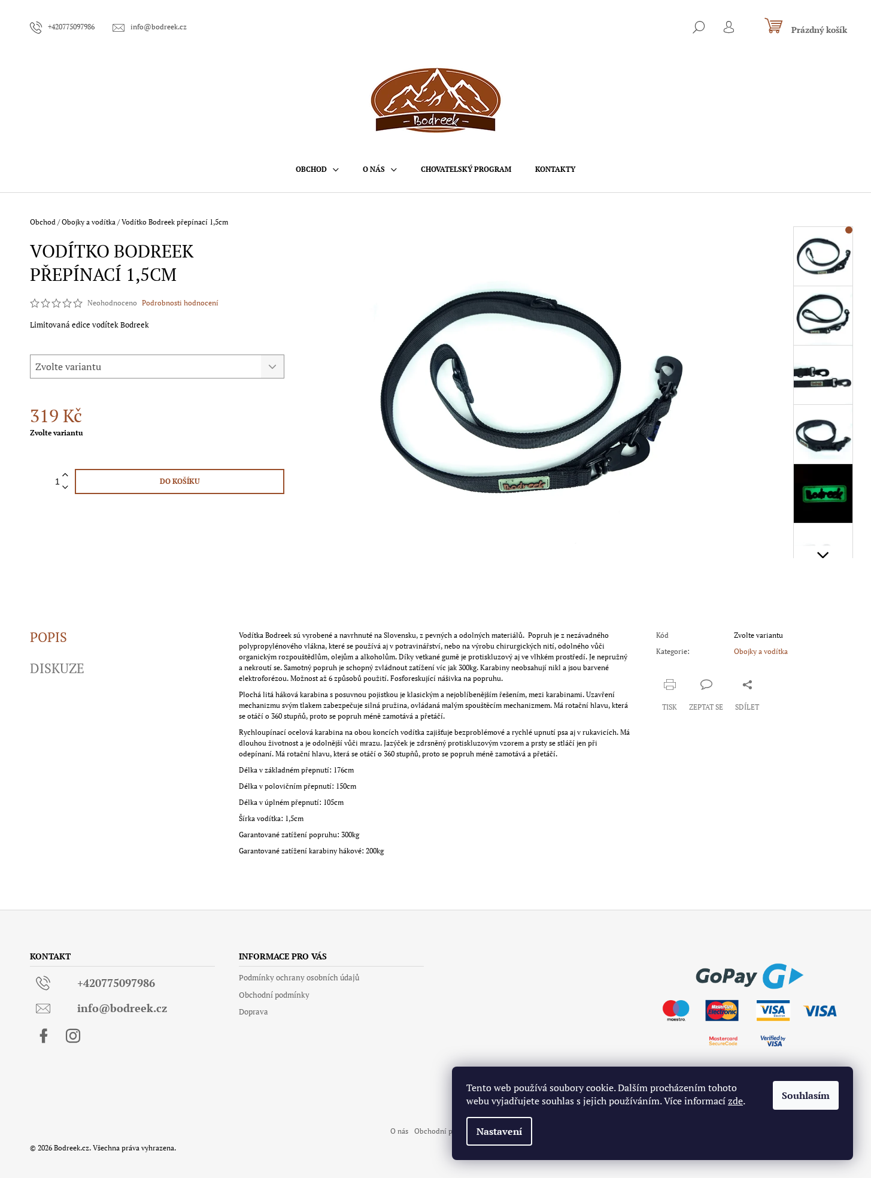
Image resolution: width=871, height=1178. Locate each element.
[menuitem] (317, 169)
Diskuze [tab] (57, 668)
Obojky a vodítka (761, 651)
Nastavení (499, 1131)
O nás (399, 1130)
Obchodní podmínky (274, 994)
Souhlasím (806, 1095)
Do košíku (180, 481)
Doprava (253, 1011)
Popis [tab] (48, 637)
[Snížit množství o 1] (65, 488)
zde (735, 1100)
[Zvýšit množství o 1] (65, 475)
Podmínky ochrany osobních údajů (299, 977)
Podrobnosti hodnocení (180, 302)
